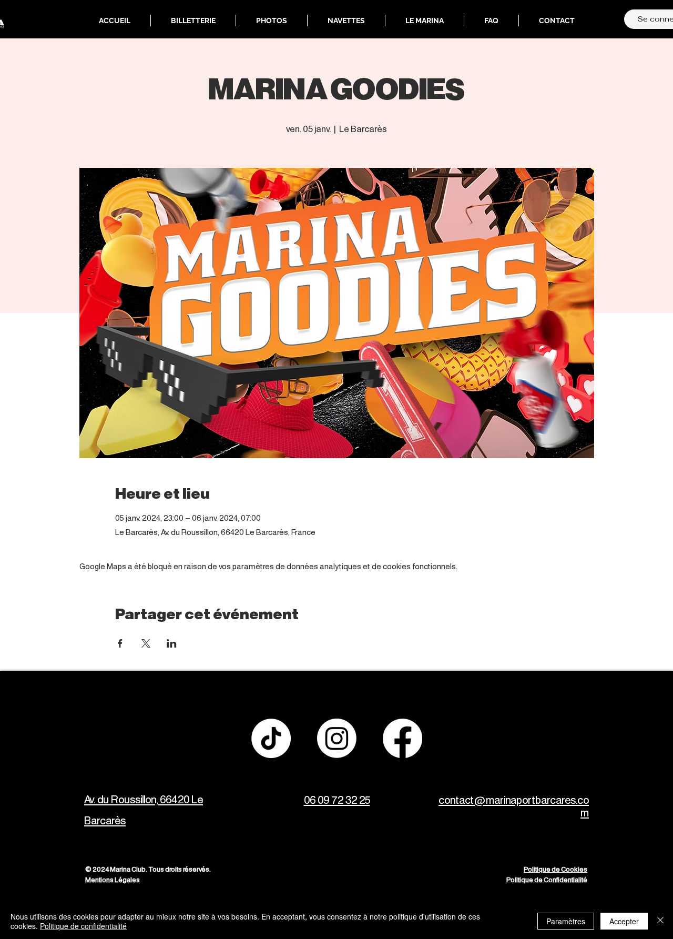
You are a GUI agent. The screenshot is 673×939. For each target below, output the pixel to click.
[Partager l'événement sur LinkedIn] (172, 643)
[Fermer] (660, 921)
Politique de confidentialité (83, 926)
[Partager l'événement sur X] (146, 643)
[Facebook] (402, 738)
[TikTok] (271, 738)
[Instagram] (336, 738)
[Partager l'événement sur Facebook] (120, 643)
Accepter (624, 921)
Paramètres (565, 921)
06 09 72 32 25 (337, 800)
